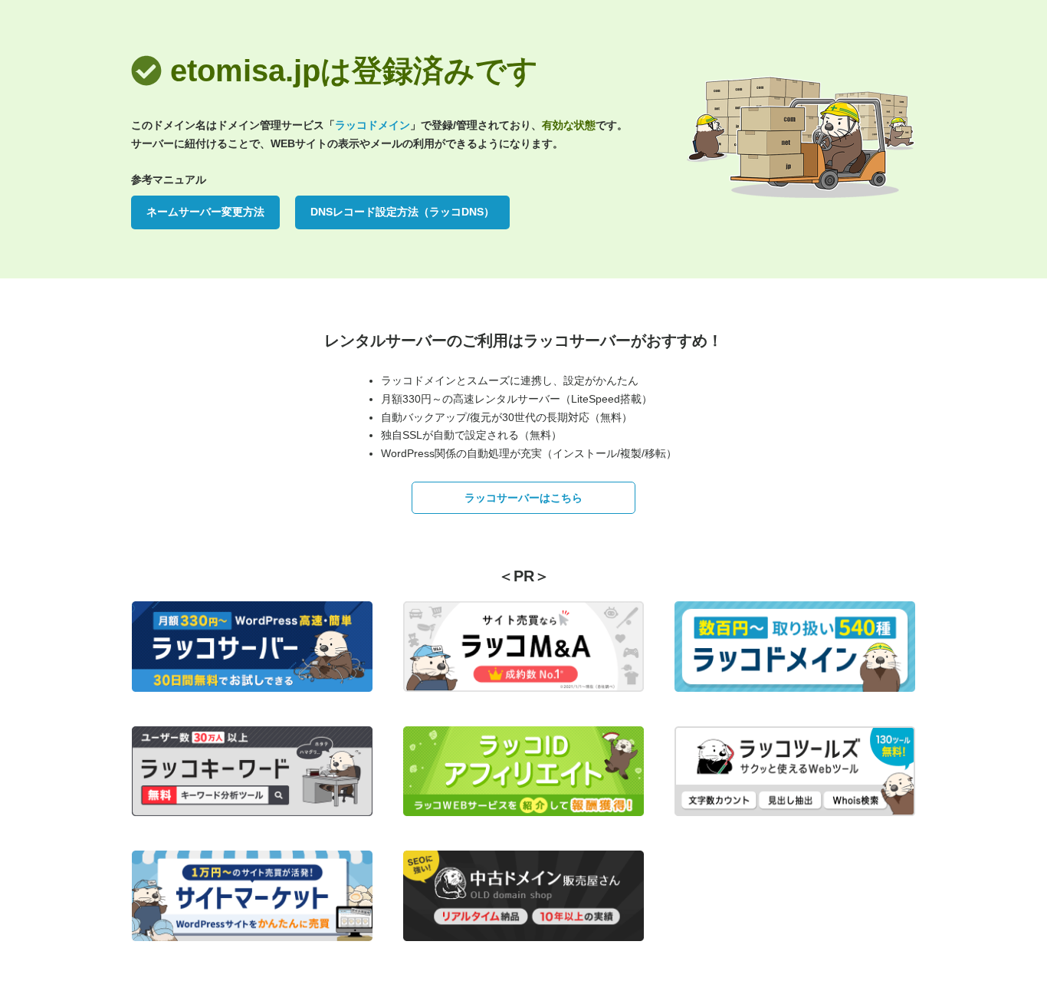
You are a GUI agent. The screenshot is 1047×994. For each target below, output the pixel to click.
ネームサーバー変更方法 (205, 212)
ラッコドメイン (372, 125)
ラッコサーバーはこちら (523, 498)
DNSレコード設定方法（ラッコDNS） (402, 212)
